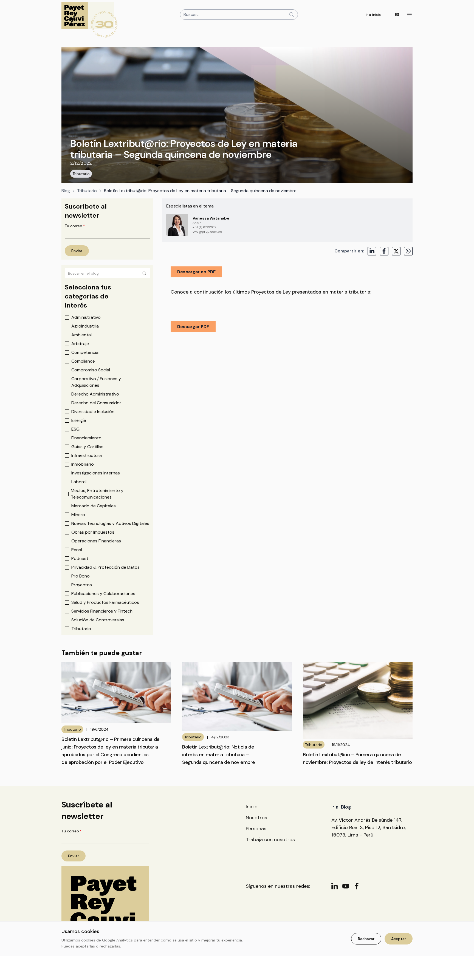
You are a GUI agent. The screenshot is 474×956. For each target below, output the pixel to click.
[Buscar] (144, 273)
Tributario (81, 173)
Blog (65, 191)
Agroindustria (85, 326)
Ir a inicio (374, 14)
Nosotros (256, 817)
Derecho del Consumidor (96, 403)
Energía (78, 420)
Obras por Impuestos (92, 532)
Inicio (252, 806)
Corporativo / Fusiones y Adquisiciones (96, 382)
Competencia (84, 352)
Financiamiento (86, 438)
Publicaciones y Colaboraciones (103, 593)
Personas (256, 828)
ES (397, 14)
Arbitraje (80, 343)
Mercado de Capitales (93, 506)
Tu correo (75, 225)
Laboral (78, 482)
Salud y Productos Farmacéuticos (105, 602)
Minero (78, 514)
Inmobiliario (82, 464)
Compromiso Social (90, 370)
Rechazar (366, 938)
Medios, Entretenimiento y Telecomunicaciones (97, 494)
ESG (75, 429)
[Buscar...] (292, 14)
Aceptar (398, 938)
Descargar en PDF (196, 272)
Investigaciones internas (95, 473)
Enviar (76, 250)
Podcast (79, 558)
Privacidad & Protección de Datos (105, 567)
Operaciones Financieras (96, 541)
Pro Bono (80, 576)
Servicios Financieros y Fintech (101, 611)
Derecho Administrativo (95, 394)
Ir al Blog (341, 807)
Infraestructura (86, 455)
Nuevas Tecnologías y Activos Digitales (110, 523)
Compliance (83, 361)
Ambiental (81, 335)
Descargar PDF (193, 326)
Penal (76, 550)
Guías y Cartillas (87, 446)
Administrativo (86, 317)
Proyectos (81, 585)
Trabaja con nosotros (270, 839)
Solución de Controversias (97, 620)
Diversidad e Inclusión (92, 411)
